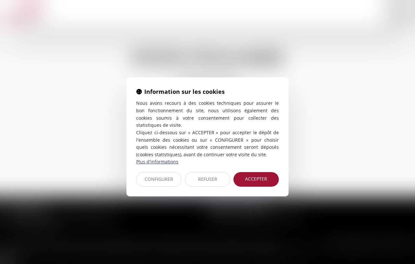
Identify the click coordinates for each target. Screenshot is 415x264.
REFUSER (207, 179)
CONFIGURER (159, 179)
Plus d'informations (157, 162)
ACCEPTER (256, 179)
